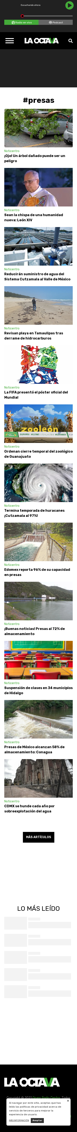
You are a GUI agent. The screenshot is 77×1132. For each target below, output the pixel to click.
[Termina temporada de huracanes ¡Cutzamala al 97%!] (38, 483)
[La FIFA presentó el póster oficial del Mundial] (38, 364)
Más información (19, 1120)
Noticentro (11, 151)
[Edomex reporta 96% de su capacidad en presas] (38, 542)
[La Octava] (42, 40)
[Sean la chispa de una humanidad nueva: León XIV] (38, 187)
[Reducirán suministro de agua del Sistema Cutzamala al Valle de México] (38, 246)
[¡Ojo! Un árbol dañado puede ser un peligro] (38, 128)
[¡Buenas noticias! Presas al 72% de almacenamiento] (38, 601)
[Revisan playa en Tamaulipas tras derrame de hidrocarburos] (38, 305)
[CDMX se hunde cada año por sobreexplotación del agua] (38, 778)
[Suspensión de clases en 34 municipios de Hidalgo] (38, 660)
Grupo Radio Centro (46, 1098)
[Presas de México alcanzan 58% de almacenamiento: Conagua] (38, 719)
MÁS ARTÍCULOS (38, 837)
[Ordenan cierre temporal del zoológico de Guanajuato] (38, 423)
